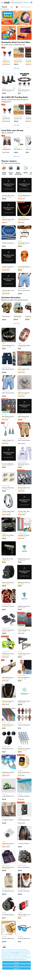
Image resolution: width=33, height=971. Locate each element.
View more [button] (16, 68)
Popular (4, 7)
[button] (24, 2)
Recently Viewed (26, 7)
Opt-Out (16, 965)
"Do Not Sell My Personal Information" (14, 959)
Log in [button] (27, 2)
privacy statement (15, 952)
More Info (16, 968)
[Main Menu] (2, 2)
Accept (16, 962)
